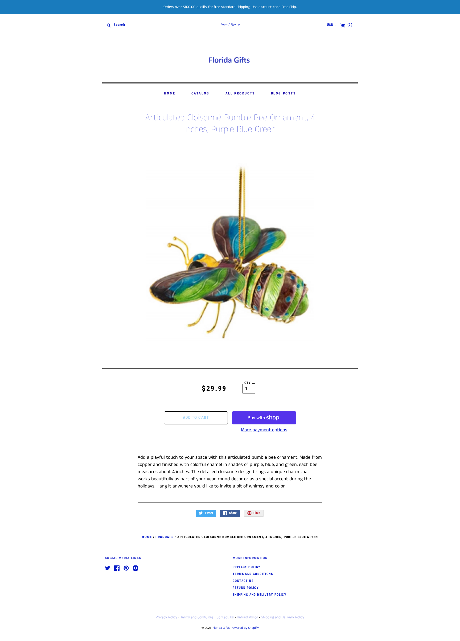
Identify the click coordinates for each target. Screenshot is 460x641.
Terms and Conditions (253, 574)
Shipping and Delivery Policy (259, 595)
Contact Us (243, 581)
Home (169, 93)
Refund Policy (246, 588)
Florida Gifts (220, 628)
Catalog (200, 93)
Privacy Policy (247, 567)
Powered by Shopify (245, 628)
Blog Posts (283, 93)
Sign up (235, 24)
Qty (247, 383)
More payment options (264, 430)
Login (224, 24)
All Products (240, 93)
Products (164, 537)
